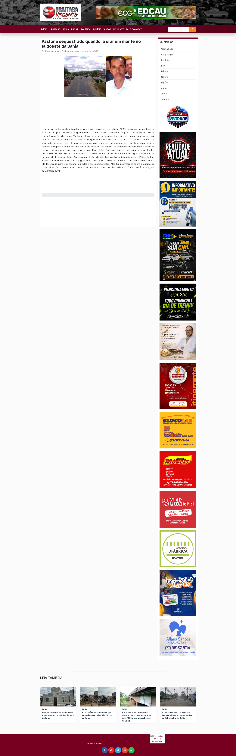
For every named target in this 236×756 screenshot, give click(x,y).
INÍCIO (44, 29)
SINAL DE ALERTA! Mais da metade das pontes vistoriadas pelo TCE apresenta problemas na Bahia (136, 716)
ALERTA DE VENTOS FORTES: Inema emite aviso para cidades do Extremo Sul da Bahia (177, 715)
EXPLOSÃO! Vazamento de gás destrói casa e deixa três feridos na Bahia (97, 715)
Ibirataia (165, 60)
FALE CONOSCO (134, 29)
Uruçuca (165, 99)
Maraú (164, 88)
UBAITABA (55, 29)
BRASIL (75, 29)
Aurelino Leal (167, 48)
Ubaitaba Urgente (53, 51)
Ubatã (164, 93)
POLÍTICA (86, 29)
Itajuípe (164, 82)
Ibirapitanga (167, 54)
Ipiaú (163, 65)
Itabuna (164, 71)
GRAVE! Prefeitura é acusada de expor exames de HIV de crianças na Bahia (58, 715)
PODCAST (118, 29)
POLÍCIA (97, 29)
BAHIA (66, 29)
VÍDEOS (107, 29)
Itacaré (164, 76)
